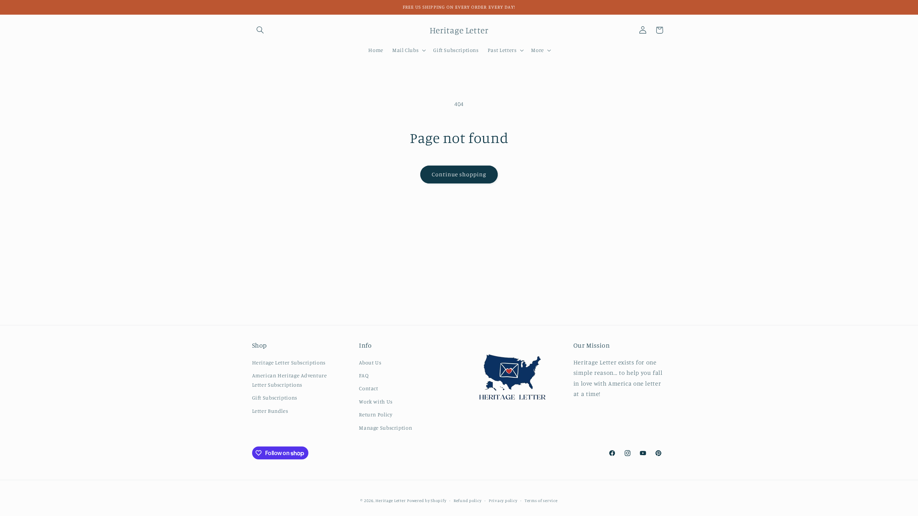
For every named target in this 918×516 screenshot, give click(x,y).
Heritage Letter (390, 500)
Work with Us (376, 401)
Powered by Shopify (426, 500)
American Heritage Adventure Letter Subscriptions (289, 380)
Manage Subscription (385, 428)
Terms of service (541, 500)
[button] (260, 30)
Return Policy (375, 414)
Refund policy (468, 500)
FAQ (364, 375)
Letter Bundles (270, 411)
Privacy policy (503, 500)
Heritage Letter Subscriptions (289, 362)
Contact (368, 388)
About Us (370, 362)
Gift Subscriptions (274, 398)
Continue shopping (459, 174)
